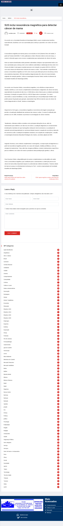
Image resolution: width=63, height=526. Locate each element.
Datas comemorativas (9, 288)
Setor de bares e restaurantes (12, 451)
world (5, 487)
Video (5, 484)
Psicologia (6, 421)
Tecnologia (6, 472)
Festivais (6, 335)
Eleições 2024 (7, 312)
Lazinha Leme (12, 33)
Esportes (6, 324)
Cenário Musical (8, 264)
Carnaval (6, 261)
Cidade (5, 270)
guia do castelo (8, 347)
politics (5, 418)
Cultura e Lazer (8, 285)
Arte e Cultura (7, 255)
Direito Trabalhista (8, 300)
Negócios (6, 389)
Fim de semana (8, 338)
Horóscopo (6, 350)
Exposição (6, 330)
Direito (5, 297)
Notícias (6, 395)
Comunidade (7, 279)
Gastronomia (7, 344)
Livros (5, 353)
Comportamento (8, 276)
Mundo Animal (7, 374)
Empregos (6, 321)
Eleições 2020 (7, 309)
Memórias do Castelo (9, 359)
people (5, 407)
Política (6, 415)
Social (5, 460)
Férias (5, 332)
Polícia (5, 413)
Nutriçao (6, 398)
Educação (6, 306)
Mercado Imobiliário (9, 365)
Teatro (5, 469)
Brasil (5, 258)
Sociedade (6, 463)
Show (5, 457)
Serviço (6, 445)
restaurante (7, 433)
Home (3, 18)
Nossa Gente (7, 392)
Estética (6, 327)
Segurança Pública (8, 439)
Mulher (9, 18)
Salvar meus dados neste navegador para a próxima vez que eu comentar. (26, 208)
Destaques (6, 294)
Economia (6, 303)
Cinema (6, 273)
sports (5, 466)
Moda (5, 368)
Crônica (6, 282)
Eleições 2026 (7, 315)
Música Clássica (8, 380)
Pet (4, 410)
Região (5, 427)
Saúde (5, 436)
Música (5, 377)
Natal (5, 383)
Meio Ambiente (7, 356)
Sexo (5, 454)
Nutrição (6, 401)
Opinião (6, 404)
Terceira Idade (7, 475)
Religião (6, 430)
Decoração (6, 291)
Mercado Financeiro (9, 362)
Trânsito (6, 478)
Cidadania (6, 267)
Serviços (6, 448)
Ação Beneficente (8, 249)
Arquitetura (6, 252)
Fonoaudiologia (8, 341)
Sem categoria (7, 442)
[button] (31, 10)
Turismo (6, 481)
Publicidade (7, 424)
